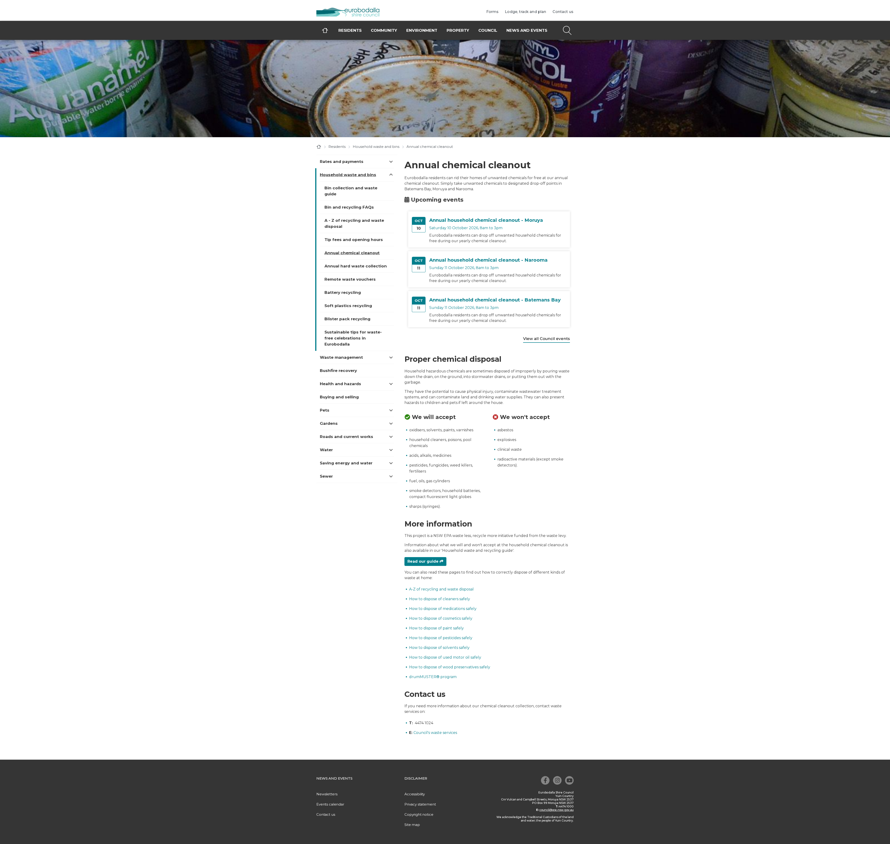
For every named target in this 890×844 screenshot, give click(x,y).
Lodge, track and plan (525, 12)
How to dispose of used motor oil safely (445, 657)
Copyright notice (418, 814)
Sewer (326, 476)
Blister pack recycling (347, 319)
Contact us (563, 12)
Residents (350, 30)
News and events (526, 30)
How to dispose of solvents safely (439, 647)
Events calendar (330, 804)
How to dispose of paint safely (436, 628)
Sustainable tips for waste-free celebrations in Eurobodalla (353, 338)
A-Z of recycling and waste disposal (441, 589)
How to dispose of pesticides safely (440, 638)
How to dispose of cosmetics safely (440, 618)
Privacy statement (420, 804)
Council (487, 30)
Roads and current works (346, 436)
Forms (492, 12)
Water (326, 449)
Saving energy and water (346, 463)
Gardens (329, 423)
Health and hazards (340, 383)
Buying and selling (339, 397)
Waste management (341, 357)
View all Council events (546, 338)
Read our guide (423, 561)
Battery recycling (342, 292)
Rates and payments (341, 161)
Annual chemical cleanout (352, 253)
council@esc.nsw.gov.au (556, 810)
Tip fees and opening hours (353, 239)
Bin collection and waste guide (350, 191)
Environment (421, 30)
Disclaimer (415, 778)
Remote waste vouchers (350, 279)
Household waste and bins (376, 146)
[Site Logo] (351, 12)
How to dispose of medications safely (443, 608)
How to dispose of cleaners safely (439, 599)
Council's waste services (435, 732)
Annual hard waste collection (355, 266)
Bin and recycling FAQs (349, 207)
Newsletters (326, 794)
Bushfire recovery (338, 370)
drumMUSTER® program (433, 677)
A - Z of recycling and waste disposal (354, 223)
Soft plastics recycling (348, 305)
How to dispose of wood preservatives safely (449, 667)
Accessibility (414, 794)
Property (458, 30)
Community (384, 30)
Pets (324, 410)
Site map (412, 824)
